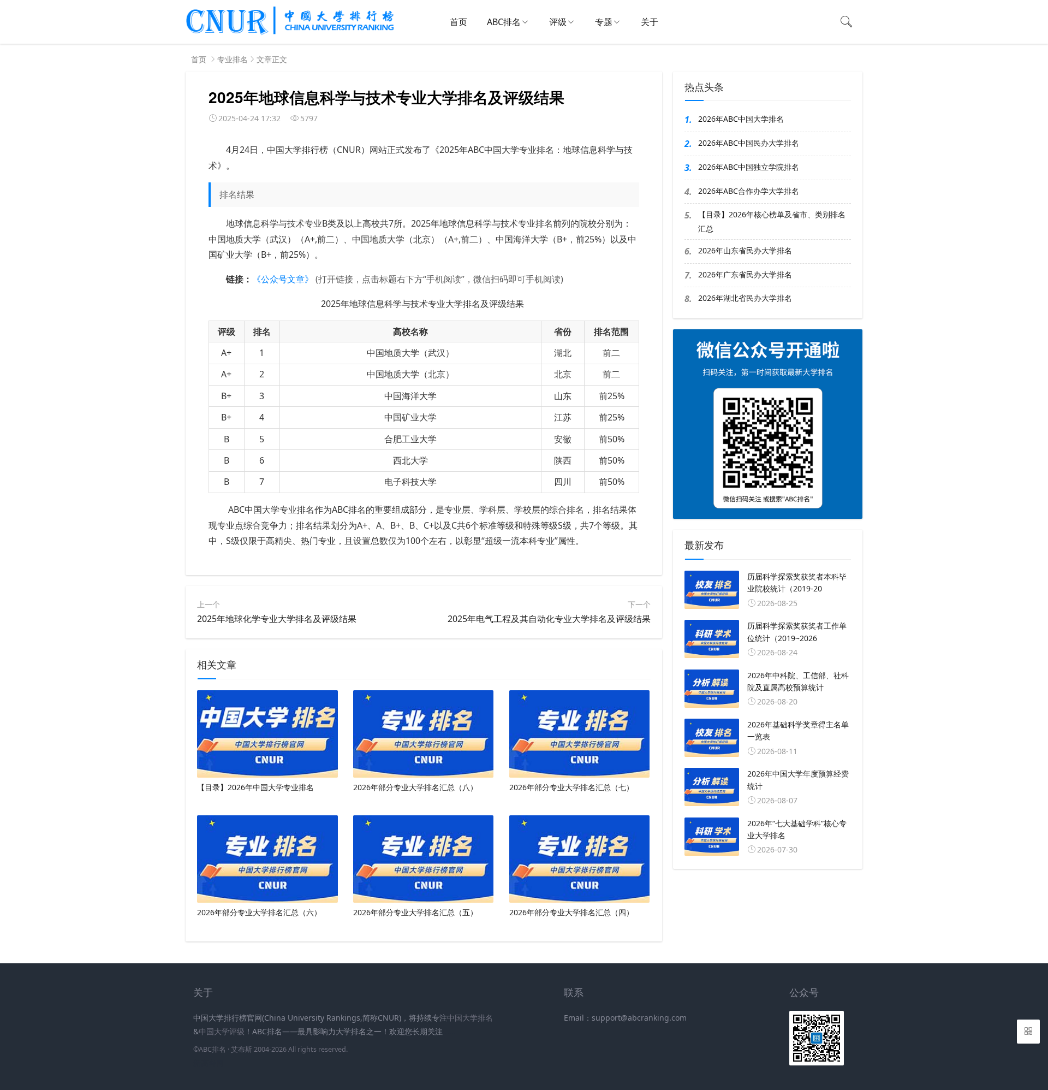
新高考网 (208, 1063)
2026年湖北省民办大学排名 (745, 298)
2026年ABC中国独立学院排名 (748, 167)
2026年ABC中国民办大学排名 (748, 143)
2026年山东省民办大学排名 (745, 250)
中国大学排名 (470, 1017)
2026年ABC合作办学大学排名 (748, 191)
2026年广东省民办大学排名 (745, 274)
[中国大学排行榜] (290, 33)
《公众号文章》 (282, 279)
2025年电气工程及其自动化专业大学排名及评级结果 (549, 619)
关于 (649, 22)
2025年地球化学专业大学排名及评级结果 (276, 619)
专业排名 (232, 59)
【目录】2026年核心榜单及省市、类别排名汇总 (771, 221)
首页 (458, 22)
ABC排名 (504, 22)
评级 (558, 22)
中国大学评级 (222, 1031)
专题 (603, 22)
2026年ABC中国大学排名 (741, 119)
